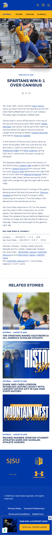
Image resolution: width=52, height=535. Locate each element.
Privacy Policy (14, 508)
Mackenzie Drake (11, 150)
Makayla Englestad (32, 174)
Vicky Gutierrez (30, 150)
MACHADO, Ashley (27, 255)
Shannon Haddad (22, 135)
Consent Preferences (34, 508)
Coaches (30, 14)
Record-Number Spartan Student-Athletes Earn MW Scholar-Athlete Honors (26, 440)
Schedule (41, 14)
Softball (7, 332)
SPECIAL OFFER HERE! (36, 528)
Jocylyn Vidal (18, 171)
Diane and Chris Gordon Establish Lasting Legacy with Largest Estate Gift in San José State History (24, 388)
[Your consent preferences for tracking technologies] (4, 530)
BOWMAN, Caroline (27, 252)
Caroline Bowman (39, 133)
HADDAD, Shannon (16, 261)
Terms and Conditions (19, 514)
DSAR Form (38, 514)
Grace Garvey (38, 106)
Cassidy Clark (25, 165)
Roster (19, 14)
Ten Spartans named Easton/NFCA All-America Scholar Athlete (26, 336)
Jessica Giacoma (20, 168)
